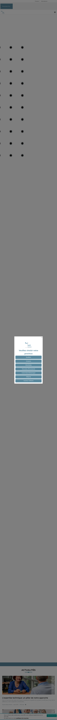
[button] (28, 357)
